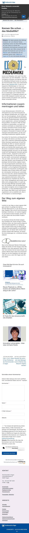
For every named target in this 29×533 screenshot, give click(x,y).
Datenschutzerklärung (8, 438)
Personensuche (6, 491)
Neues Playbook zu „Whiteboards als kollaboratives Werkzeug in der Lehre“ (14, 288)
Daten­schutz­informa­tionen (9, 17)
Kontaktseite (5, 486)
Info (8, 482)
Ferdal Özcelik (15, 34)
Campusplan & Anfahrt (7, 488)
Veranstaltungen (6, 506)
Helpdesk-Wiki (13, 84)
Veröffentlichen (7, 36)
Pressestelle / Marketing (8, 494)
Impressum (5, 520)
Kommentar (5, 383)
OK (24, 17)
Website (4, 417)
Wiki (14, 36)
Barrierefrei (5, 514)
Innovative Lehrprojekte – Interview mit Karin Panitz (14, 344)
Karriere (4, 509)
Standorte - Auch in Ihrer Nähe (17, 529)
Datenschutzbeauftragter (8, 518)
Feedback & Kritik (6, 490)
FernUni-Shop (5, 510)
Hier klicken (15, 448)
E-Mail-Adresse (6, 411)
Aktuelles (4, 504)
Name (4, 403)
